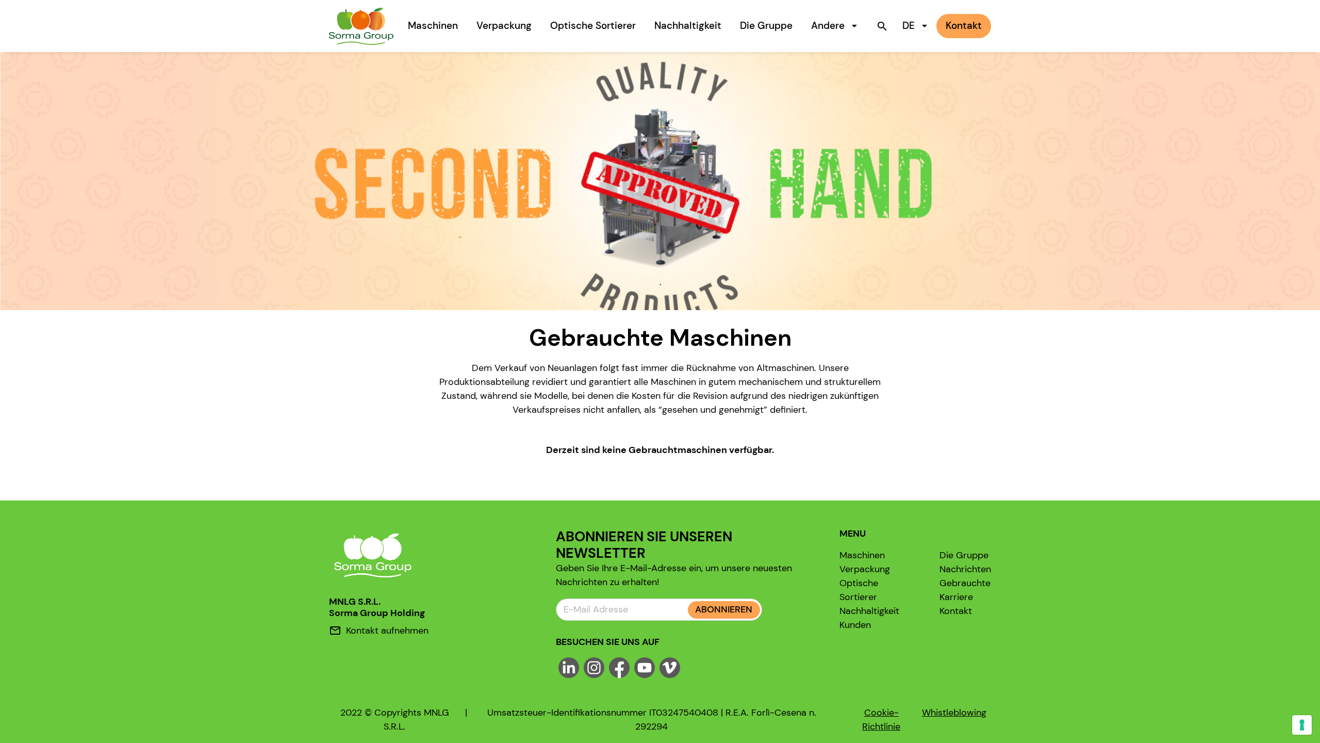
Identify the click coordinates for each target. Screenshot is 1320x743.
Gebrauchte (965, 583)
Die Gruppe (766, 25)
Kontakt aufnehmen (387, 630)
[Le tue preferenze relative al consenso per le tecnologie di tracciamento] (1302, 725)
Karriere (956, 597)
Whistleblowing (954, 712)
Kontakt (955, 611)
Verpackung (504, 25)
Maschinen (433, 25)
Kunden (855, 625)
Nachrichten (965, 569)
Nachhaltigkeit (687, 25)
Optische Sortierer (593, 25)
